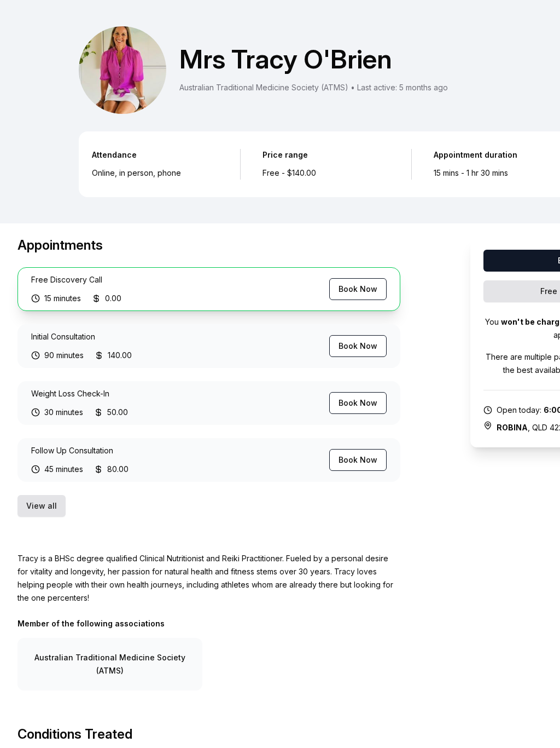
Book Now (358, 289)
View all (41, 505)
